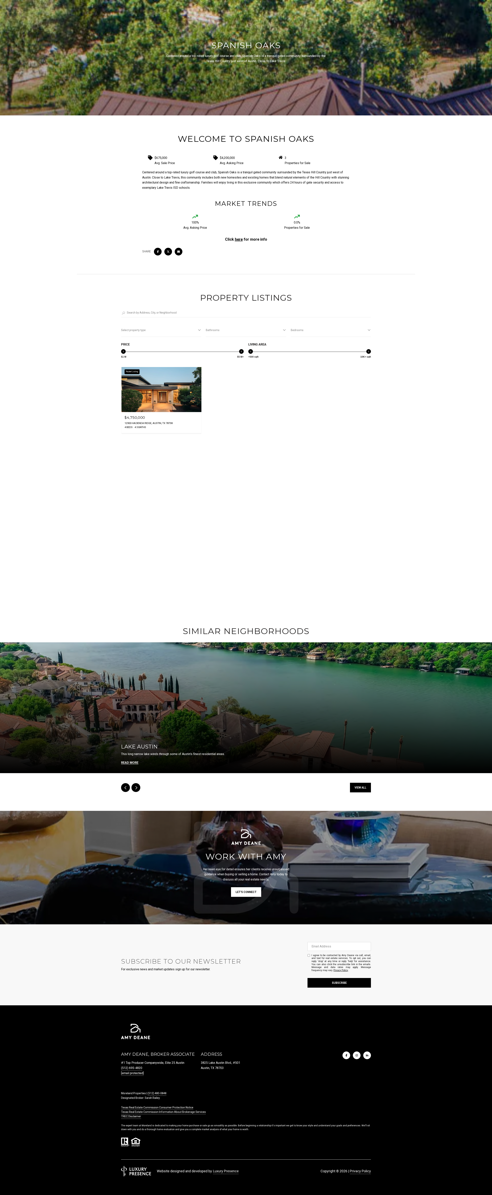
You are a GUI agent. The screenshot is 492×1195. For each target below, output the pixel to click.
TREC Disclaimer (131, 1116)
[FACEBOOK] (346, 1055)
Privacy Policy (340, 970)
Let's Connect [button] (246, 892)
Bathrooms (212, 330)
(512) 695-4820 (131, 1068)
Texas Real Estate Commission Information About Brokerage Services (163, 1111)
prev (125, 787)
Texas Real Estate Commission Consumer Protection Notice (157, 1107)
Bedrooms (297, 330)
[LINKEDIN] (367, 1055)
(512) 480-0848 (157, 1093)
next (135, 787)
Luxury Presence (226, 1171)
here (239, 239)
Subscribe (339, 982)
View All (360, 787)
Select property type (133, 330)
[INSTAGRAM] (357, 1055)
